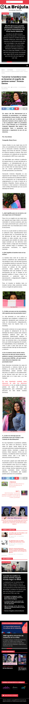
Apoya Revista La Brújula (11, 695)
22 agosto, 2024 (6, 87)
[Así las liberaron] (10, 659)
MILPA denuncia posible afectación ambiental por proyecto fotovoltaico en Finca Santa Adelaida (14, 28)
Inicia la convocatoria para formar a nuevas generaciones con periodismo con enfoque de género (18, 550)
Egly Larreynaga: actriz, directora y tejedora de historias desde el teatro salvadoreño (14, 607)
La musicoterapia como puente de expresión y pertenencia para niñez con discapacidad (14, 602)
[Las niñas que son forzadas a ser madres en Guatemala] (5, 534)
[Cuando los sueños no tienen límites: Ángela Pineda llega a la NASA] (14, 566)
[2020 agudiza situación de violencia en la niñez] (14, 627)
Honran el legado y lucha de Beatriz (14, 611)
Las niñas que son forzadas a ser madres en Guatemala (18, 533)
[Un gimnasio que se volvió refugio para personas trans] (5, 542)
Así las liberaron (8, 668)
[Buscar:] (14, 2)
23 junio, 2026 (13, 554)
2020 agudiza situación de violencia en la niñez (13, 636)
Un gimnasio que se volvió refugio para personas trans (17, 541)
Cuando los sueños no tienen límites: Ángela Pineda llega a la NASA (12, 578)
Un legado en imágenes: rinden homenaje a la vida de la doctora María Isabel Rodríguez (13, 598)
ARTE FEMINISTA (7, 558)
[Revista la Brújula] (14, 7)
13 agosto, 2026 (13, 536)
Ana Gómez (15, 87)
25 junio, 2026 (13, 543)
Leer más (14, 58)
